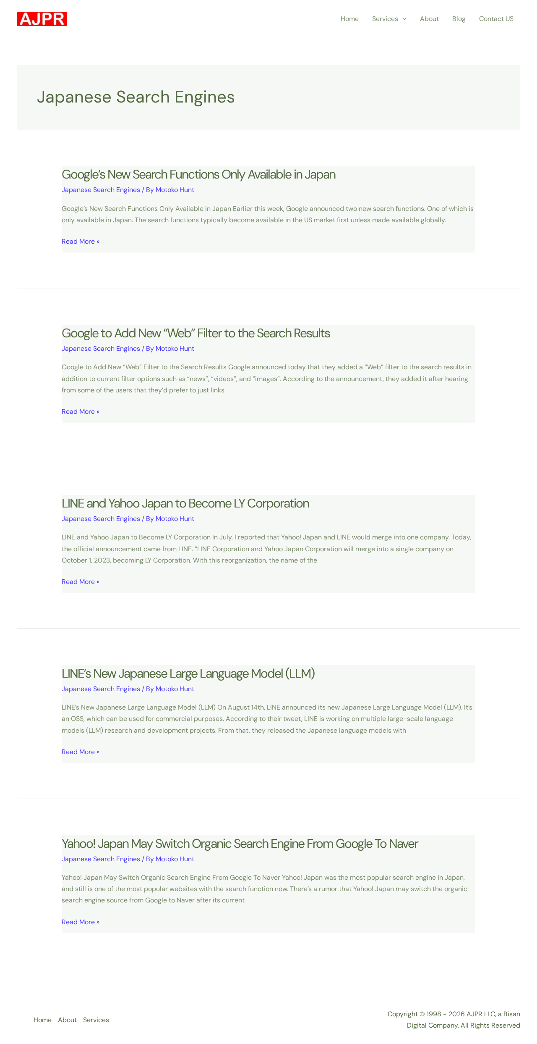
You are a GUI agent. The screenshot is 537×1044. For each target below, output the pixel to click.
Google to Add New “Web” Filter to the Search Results (196, 333)
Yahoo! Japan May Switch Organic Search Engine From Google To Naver (240, 843)
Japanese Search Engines (101, 189)
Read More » (80, 242)
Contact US (496, 18)
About (429, 18)
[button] (402, 19)
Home (350, 18)
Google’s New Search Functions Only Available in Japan (198, 174)
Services (385, 18)
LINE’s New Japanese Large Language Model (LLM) (188, 673)
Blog (459, 18)
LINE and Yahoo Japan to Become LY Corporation (185, 503)
